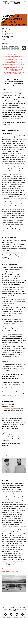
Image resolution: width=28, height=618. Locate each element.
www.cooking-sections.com (10, 571)
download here (20, 422)
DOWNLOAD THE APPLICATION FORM (13, 450)
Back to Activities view (8, 8)
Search (15, 611)
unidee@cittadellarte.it (11, 408)
